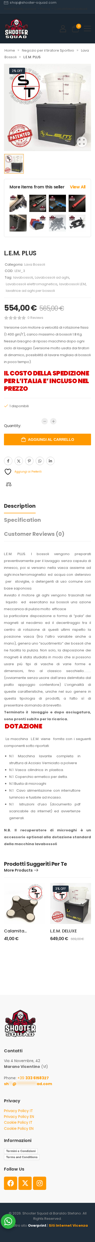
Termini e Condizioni (21, 1151)
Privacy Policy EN (19, 1116)
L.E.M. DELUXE (63, 931)
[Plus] (53, 421)
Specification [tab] (22, 520)
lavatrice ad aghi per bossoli (30, 290)
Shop (16, 9)
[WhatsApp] (40, 461)
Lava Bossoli (34, 264)
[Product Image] (47, 107)
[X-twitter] (25, 1183)
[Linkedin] (50, 461)
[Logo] (16, 28)
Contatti (60, 9)
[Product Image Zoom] (82, 142)
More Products (18, 870)
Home (8, 9)
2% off (17, 71)
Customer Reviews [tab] (34, 534)
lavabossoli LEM (72, 284)
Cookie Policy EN (19, 1128)
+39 (33, 1078)
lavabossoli (23, 277)
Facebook (81, 9)
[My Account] (62, 28)
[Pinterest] (29, 461)
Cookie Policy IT (18, 1122)
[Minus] (44, 421)
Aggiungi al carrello (51, 439)
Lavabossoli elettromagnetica (31, 284)
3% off (60, 888)
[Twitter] (19, 461)
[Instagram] (39, 1183)
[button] (87, 28)
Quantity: (12, 425)
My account (28, 9)
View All (78, 186)
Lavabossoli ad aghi (52, 277)
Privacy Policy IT (18, 1110)
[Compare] (8, 484)
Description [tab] (20, 506)
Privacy (45, 9)
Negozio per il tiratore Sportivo (48, 50)
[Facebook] (8, 461)
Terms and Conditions (21, 1157)
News (70, 9)
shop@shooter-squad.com (33, 3)
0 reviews (35, 317)
